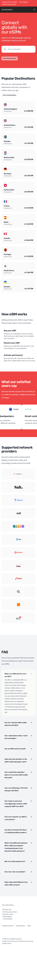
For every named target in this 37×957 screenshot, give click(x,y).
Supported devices (8, 926)
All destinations (20, 926)
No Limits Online (8, 905)
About (29, 926)
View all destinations (9, 58)
